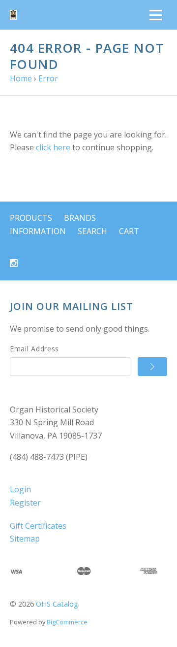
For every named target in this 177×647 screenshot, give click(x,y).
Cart (129, 231)
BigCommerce (67, 621)
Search (92, 231)
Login (20, 489)
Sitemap (25, 538)
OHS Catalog (57, 604)
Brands (80, 217)
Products (31, 217)
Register (25, 502)
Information (38, 231)
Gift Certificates (38, 525)
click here (53, 147)
